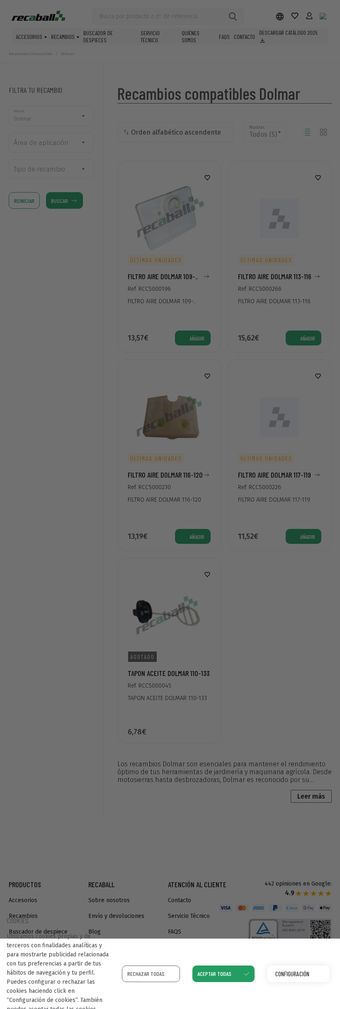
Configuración (292, 974)
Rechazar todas (146, 973)
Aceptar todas (214, 973)
